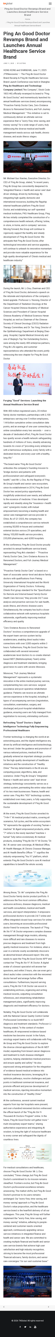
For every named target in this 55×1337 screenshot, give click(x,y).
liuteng (22, 63)
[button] (50, 3)
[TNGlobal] (7, 4)
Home (27, 19)
